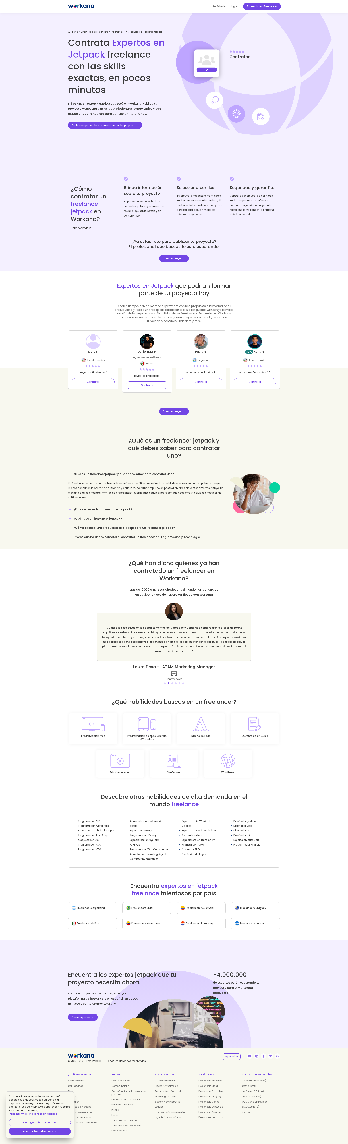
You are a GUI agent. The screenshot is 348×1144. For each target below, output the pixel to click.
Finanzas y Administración (170, 1107)
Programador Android (246, 840)
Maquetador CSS (88, 835)
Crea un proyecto (174, 258)
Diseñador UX (241, 830)
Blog (70, 1086)
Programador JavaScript (93, 830)
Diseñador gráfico (244, 816)
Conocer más (79, 228)
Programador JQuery (143, 830)
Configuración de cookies (82, 1117)
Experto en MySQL (141, 826)
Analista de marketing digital (148, 849)
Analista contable (193, 840)
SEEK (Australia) (250, 1102)
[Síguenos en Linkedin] (277, 1051)
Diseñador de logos (194, 849)
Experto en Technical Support (96, 826)
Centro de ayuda (120, 1075)
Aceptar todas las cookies (39, 1131)
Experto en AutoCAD (246, 835)
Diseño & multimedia (166, 1081)
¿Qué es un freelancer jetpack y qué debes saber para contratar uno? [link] (123, 474)
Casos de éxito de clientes (125, 1094)
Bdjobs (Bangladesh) (254, 1075)
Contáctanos (75, 1081)
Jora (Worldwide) (251, 1091)
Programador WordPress (93, 821)
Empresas (117, 1110)
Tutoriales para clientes (124, 1115)
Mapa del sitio (119, 1126)
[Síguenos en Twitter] (270, 1051)
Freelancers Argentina (210, 1075)
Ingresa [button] (235, 6)
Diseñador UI (241, 826)
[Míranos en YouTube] (249, 1051)
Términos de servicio (79, 1112)
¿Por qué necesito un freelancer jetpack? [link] (102, 509)
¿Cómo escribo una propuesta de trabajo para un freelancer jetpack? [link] (124, 528)
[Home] (81, 6)
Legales (159, 1102)
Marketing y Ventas (165, 1091)
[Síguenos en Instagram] (256, 1051)
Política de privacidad (80, 1107)
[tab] (147, 487)
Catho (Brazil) (249, 1081)
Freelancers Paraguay (210, 1107)
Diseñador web (242, 821)
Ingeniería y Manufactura (169, 1112)
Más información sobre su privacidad (33, 1114)
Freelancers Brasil (208, 1081)
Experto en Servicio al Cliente (200, 826)
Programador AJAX (90, 840)
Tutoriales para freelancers (126, 1120)
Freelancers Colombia (210, 1086)
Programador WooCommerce (149, 844)
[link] (174, 670)
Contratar (93, 382)
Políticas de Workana (80, 1102)
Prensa (115, 1105)
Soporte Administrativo (167, 1097)
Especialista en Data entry (198, 835)
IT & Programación (165, 1075)
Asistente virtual (192, 830)
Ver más (246, 1107)
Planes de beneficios (122, 1099)
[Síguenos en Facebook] (263, 1051)
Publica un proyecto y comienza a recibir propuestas (105, 125)
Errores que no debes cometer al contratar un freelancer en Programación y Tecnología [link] (136, 537)
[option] (174, 639)
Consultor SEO (191, 844)
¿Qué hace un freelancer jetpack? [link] (97, 518)
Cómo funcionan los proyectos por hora (128, 1088)
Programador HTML (90, 844)
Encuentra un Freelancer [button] (262, 6)
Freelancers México (208, 1097)
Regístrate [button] (219, 6)
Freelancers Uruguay (209, 1091)
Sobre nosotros (76, 1075)
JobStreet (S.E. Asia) (253, 1086)
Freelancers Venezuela (210, 1102)
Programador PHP (89, 816)
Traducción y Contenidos (169, 1086)
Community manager (144, 854)
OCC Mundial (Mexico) (254, 1097)
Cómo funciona (120, 1081)
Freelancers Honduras (210, 1112)
